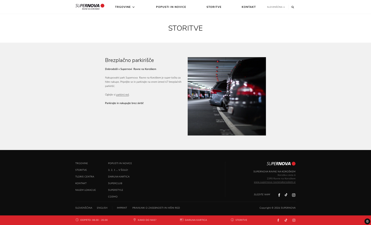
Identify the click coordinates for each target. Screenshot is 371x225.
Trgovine (123, 7)
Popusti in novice (171, 7)
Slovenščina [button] (275, 7)
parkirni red (122, 94)
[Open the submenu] (133, 7)
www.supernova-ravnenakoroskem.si (275, 182)
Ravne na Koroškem (90, 9)
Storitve (214, 7)
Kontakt (249, 7)
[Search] (292, 7)
